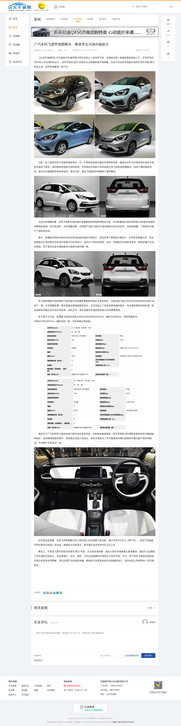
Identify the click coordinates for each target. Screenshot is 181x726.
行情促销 (64, 19)
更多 (150, 608)
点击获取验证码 (132, 655)
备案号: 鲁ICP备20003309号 (123, 722)
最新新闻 (50, 19)
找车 (49, 686)
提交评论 (148, 655)
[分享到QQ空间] (48, 593)
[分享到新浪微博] (51, 593)
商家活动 (116, 19)
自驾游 (90, 19)
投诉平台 (17, 62)
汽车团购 (38, 686)
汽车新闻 (78, 19)
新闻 (15, 27)
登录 (171, 7)
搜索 (36, 690)
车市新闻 (12, 686)
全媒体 (16, 36)
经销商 (24, 690)
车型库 (16, 53)
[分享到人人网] (57, 593)
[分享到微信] (61, 593)
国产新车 (103, 19)
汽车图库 (51, 690)
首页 (15, 19)
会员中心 (12, 695)
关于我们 (25, 695)
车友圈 (16, 44)
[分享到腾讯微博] (54, 593)
